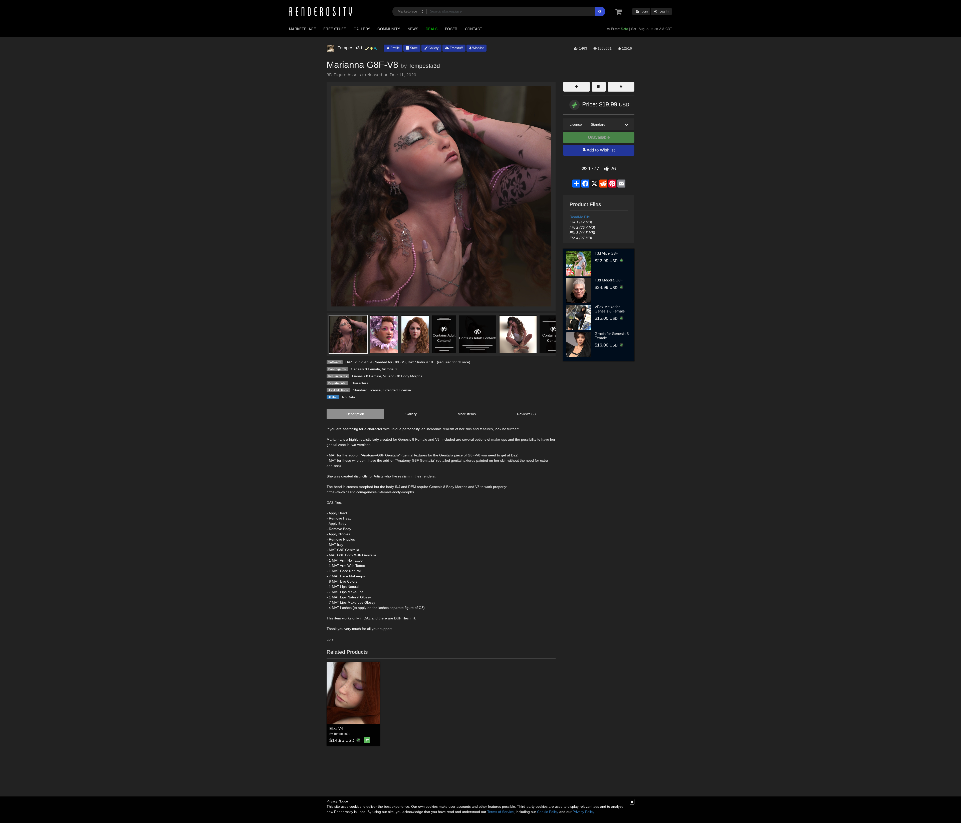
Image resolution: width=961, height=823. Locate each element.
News (413, 28)
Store (413, 48)
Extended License (397, 390)
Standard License (367, 390)
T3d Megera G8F (609, 280)
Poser (451, 28)
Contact (474, 28)
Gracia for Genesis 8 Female (612, 336)
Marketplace (302, 28)
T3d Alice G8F (606, 253)
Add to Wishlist (600, 150)
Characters (359, 383)
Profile (394, 48)
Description (355, 414)
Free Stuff (334, 28)
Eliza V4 (336, 728)
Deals (431, 28)
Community (388, 28)
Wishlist (477, 48)
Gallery (362, 28)
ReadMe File (580, 217)
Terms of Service (500, 812)
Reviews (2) (526, 414)
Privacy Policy (583, 812)
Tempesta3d (424, 66)
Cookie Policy (547, 812)
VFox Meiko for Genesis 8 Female (610, 309)
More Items (467, 414)
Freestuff (456, 48)
